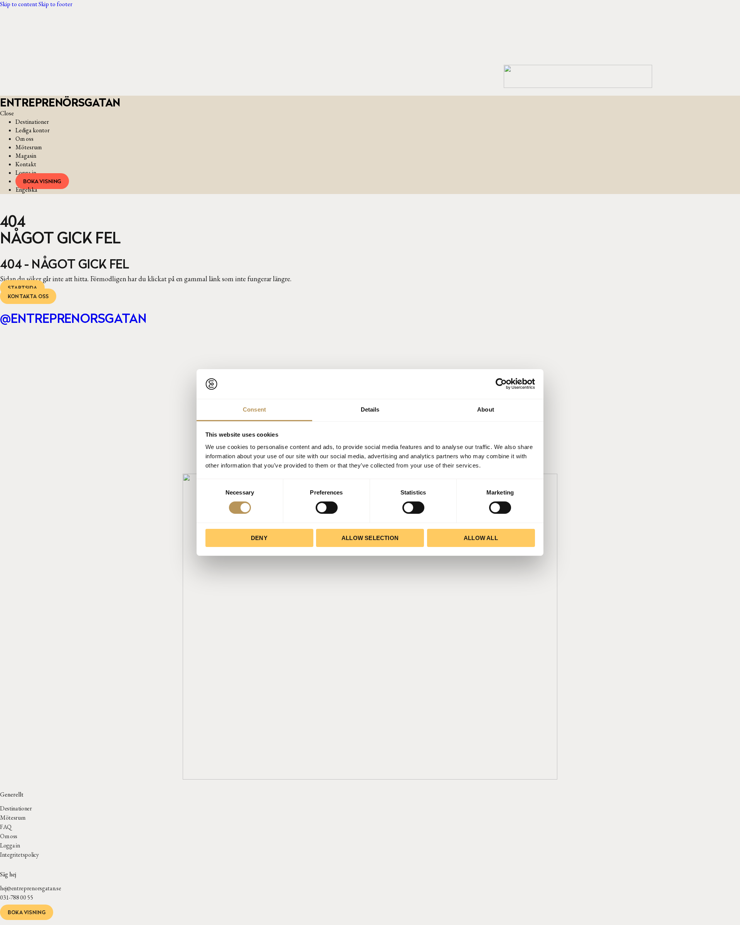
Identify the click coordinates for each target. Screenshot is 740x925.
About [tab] (485, 409)
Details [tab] (370, 409)
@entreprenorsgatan (73, 318)
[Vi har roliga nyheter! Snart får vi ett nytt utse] (41, 363)
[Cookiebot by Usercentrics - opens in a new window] (501, 384)
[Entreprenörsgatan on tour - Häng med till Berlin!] (699, 375)
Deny (259, 538)
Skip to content (18, 4)
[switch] (327, 507)
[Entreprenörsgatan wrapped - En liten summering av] (206, 367)
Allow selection (370, 538)
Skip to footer (55, 4)
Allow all (481, 538)
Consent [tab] (254, 409)
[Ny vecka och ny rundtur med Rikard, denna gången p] (616, 367)
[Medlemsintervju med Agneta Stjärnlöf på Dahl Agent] (123, 392)
